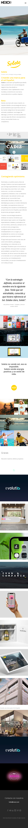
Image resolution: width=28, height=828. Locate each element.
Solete (3, 82)
